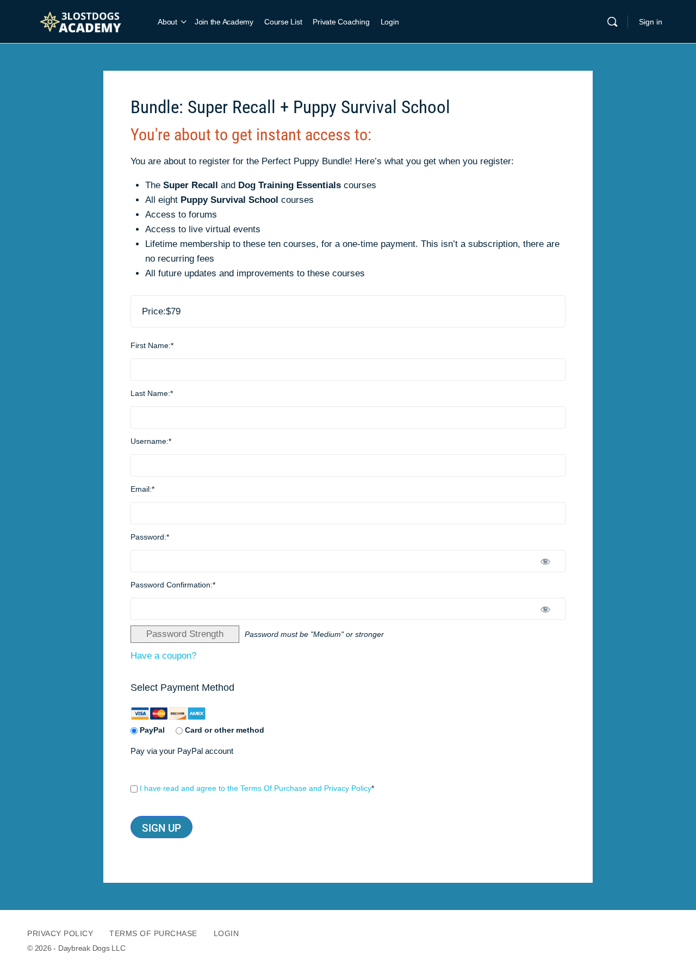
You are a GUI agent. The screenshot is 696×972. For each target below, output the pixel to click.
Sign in (650, 21)
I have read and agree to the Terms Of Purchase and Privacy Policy (255, 788)
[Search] (612, 21)
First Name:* (151, 345)
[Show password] (546, 561)
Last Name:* (151, 393)
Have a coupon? (163, 656)
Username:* (150, 441)
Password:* (149, 537)
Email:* (142, 489)
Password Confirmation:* (172, 584)
